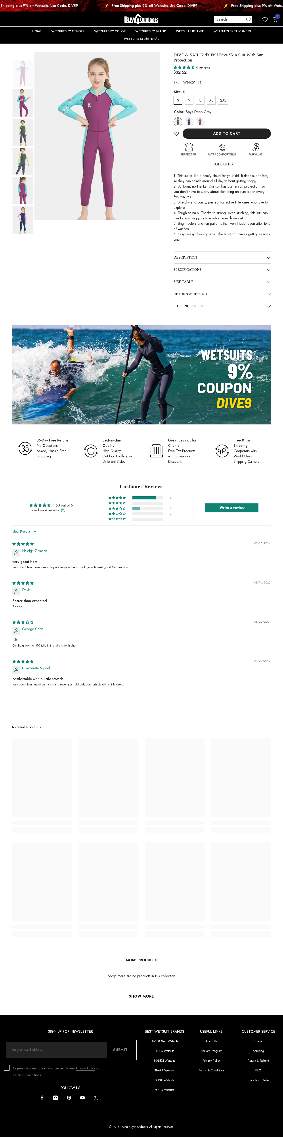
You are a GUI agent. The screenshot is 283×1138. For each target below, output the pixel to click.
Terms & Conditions (27, 1075)
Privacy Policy (85, 1068)
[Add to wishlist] (176, 133)
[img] (23, 544)
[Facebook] (42, 1098)
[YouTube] (82, 1098)
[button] (23, 66)
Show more (141, 996)
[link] (141, 374)
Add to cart (227, 133)
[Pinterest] (69, 1098)
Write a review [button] (232, 507)
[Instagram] (55, 1098)
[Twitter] (96, 1098)
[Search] (233, 19)
